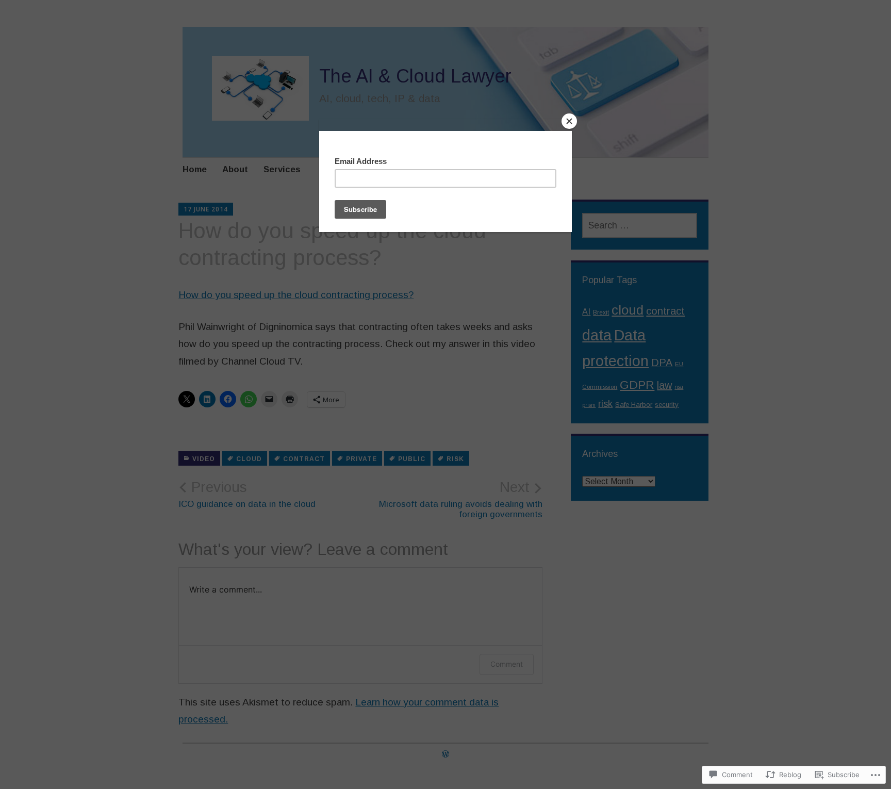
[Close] (569, 121)
